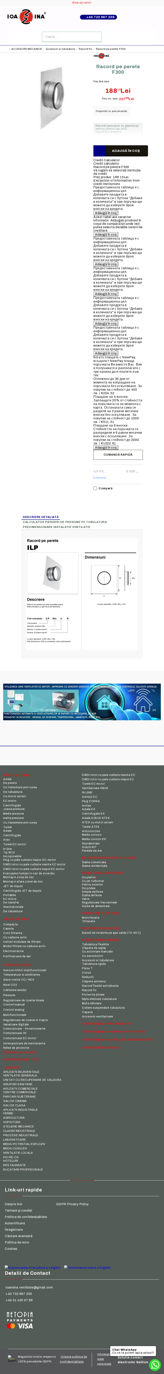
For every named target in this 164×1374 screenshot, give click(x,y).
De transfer (11, 902)
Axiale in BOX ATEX (96, 818)
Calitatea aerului (15, 990)
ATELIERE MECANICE (18, 1126)
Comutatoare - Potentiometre (24, 1028)
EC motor (10, 800)
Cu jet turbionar (93, 881)
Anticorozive (91, 831)
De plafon (89, 877)
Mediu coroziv (91, 834)
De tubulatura (12, 791)
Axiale (7, 779)
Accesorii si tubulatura (60, 49)
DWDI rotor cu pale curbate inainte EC (108, 774)
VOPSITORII (11, 1122)
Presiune (9, 995)
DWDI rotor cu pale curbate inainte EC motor (34, 864)
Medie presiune (13, 813)
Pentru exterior (92, 884)
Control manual (14, 1004)
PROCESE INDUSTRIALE (20, 1135)
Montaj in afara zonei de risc (23, 881)
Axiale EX (88, 809)
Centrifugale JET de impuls (22, 890)
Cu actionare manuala (97, 951)
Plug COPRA (91, 801)
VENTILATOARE (17, 775)
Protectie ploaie (93, 994)
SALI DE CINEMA (15, 1101)
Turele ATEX (91, 826)
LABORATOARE (14, 1139)
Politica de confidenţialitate (26, 1217)
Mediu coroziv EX (94, 839)
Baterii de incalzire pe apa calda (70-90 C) (111, 932)
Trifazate (88, 921)
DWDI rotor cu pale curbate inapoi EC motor (33, 869)
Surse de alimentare (96, 906)
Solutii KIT (89, 847)
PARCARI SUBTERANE (19, 1096)
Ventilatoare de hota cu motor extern (114, 1031)
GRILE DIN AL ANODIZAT (103, 873)
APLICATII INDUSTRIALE (20, 1109)
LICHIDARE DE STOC (20, 1059)
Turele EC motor (14, 844)
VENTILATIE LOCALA (18, 1152)
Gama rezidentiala (94, 865)
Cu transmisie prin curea (20, 787)
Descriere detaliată (41, 517)
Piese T (87, 968)
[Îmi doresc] (99, 150)
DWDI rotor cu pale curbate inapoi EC (108, 779)
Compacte (10, 924)
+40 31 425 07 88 (19, 1300)
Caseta (8, 928)
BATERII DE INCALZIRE (101, 928)
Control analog (14, 1009)
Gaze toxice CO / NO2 (18, 979)
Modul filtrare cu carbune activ (24, 946)
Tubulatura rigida (94, 963)
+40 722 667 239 (100, 17)
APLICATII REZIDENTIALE (21, 1071)
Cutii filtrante (12, 933)
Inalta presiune (13, 818)
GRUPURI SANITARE (18, 1084)
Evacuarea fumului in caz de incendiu (29, 873)
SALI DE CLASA (14, 1105)
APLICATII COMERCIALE (20, 1088)
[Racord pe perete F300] (54, 136)
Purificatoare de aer (17, 956)
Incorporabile (12, 856)
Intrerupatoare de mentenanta (24, 1043)
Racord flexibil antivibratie (100, 985)
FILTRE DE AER (16, 919)
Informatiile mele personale (105, 1359)
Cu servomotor (92, 955)
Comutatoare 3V (15, 1033)
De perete (10, 782)
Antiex (86, 805)
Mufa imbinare (91, 1003)
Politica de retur (17, 1242)
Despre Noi (13, 1204)
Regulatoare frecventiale (99, 902)
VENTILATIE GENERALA (20, 1075)
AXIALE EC (90, 796)
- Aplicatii (11, 1067)
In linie (7, 848)
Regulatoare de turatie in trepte (25, 1020)
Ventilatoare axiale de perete (107, 1023)
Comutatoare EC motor (19, 1038)
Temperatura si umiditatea (21, 974)
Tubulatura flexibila (95, 944)
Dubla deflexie (92, 895)
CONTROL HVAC (17, 965)
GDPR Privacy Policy (72, 1204)
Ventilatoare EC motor (101, 1047)
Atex (6, 839)
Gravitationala (13, 906)
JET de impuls (13, 886)
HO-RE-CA (11, 1157)
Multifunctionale (14, 1014)
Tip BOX (9, 852)
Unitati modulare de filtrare (22, 941)
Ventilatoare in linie (19, 1052)
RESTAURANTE (14, 1165)
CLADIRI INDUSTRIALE (19, 1130)
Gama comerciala (94, 862)
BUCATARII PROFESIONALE (23, 1169)
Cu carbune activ (15, 937)
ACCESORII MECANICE (26, 49)
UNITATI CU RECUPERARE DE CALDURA (32, 1079)
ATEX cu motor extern (97, 822)
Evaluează (99, 477)
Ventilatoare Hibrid (95, 788)
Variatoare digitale (16, 1024)
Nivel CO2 (10, 984)
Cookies (11, 1248)
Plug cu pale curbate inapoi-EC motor (29, 859)
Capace (87, 1012)
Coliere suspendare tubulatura (103, 1007)
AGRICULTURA (14, 1117)
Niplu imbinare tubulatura (99, 999)
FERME (8, 1113)
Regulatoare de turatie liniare (23, 1000)
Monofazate (90, 917)
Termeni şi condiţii (18, 1210)
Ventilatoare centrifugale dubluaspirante (117, 1039)
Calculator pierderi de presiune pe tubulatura (65, 522)
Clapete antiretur (94, 981)
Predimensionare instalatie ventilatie (56, 527)
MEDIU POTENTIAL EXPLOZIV (24, 1144)
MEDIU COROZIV (15, 1148)
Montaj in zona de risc (18, 877)
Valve (85, 898)
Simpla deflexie (92, 891)
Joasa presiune (14, 809)
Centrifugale (12, 805)
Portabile (9, 895)
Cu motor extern (14, 796)
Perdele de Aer (92, 850)
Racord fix (85, 49)
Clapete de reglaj (94, 947)
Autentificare (15, 1223)
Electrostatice (13, 951)
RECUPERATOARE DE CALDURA (109, 857)
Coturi (86, 972)
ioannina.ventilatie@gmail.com (29, 1287)
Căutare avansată (19, 1236)
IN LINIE (87, 792)
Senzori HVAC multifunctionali (24, 970)
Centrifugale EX (93, 813)
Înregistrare (14, 1229)
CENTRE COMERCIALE (19, 1092)
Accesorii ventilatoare (97, 1016)
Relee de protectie (16, 1047)
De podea (88, 888)
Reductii (88, 977)
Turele (7, 827)
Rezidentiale (91, 843)
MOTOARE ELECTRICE (101, 913)
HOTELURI (10, 1160)
